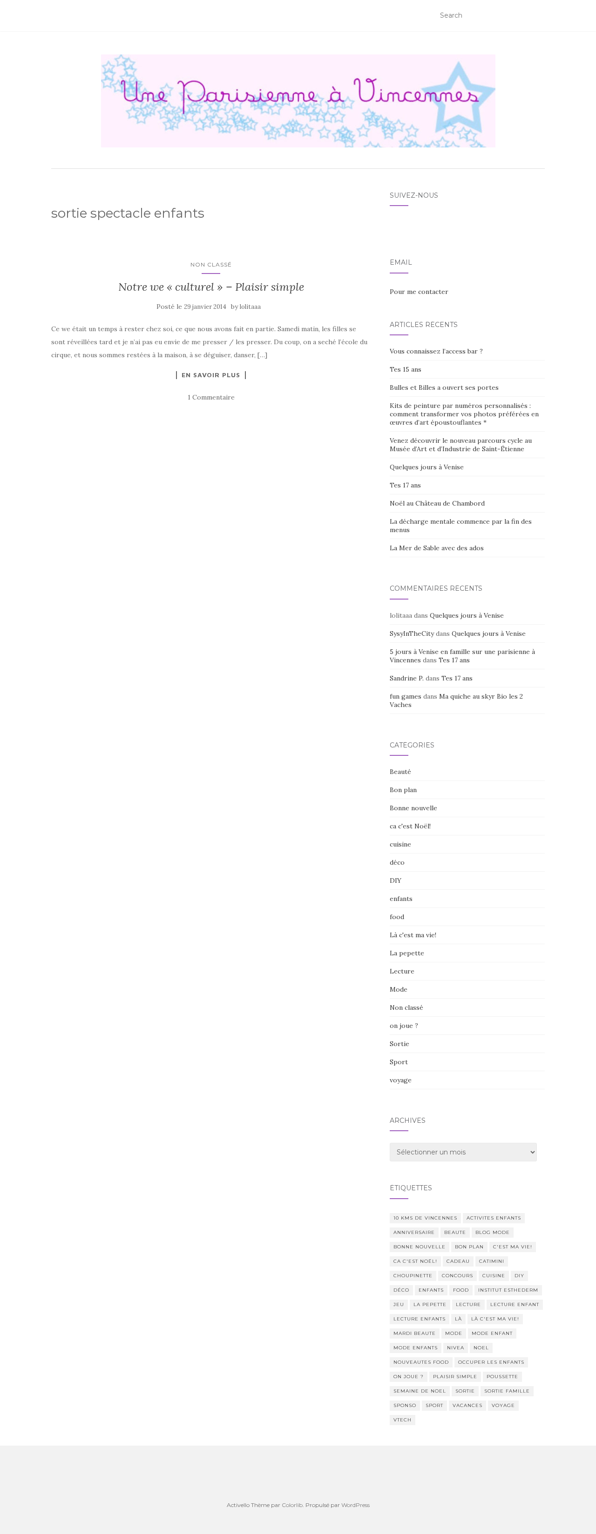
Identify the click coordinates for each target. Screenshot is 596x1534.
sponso (404, 1405)
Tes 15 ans (405, 369)
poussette (502, 1377)
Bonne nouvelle (413, 808)
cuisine (400, 844)
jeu (398, 1304)
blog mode (492, 1232)
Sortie (399, 1044)
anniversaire (414, 1232)
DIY (395, 880)
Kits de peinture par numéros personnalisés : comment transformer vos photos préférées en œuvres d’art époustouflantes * (464, 414)
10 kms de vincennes (425, 1218)
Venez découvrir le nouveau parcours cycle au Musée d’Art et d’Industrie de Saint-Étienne (461, 444)
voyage (401, 1080)
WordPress (355, 1504)
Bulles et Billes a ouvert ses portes (444, 387)
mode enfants (415, 1348)
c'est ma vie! (512, 1247)
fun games (405, 696)
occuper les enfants (491, 1362)
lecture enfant (514, 1304)
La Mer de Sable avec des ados (437, 548)
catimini (491, 1261)
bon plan (469, 1247)
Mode (398, 989)
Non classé (211, 264)
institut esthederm (508, 1290)
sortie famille (507, 1391)
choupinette (413, 1276)
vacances (467, 1405)
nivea (455, 1348)
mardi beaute (414, 1333)
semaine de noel (419, 1391)
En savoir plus (211, 375)
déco (397, 862)
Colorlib (292, 1504)
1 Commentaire (211, 397)
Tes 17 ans (405, 485)
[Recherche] (539, 16)
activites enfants (494, 1218)
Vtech (402, 1420)
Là (458, 1319)
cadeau (458, 1261)
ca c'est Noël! (410, 826)
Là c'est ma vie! (413, 935)
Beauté (400, 771)
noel (481, 1348)
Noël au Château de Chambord (437, 503)
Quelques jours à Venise (427, 467)
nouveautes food (421, 1362)
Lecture (402, 971)
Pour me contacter (419, 291)
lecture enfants (419, 1319)
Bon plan (403, 790)
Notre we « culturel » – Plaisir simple (211, 287)
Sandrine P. (407, 678)
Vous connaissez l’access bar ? (436, 351)
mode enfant (492, 1333)
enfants (401, 898)
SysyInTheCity (412, 633)
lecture (468, 1304)
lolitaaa (250, 307)
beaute (455, 1232)
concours (457, 1276)
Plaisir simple (455, 1377)
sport (434, 1405)
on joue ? (404, 1025)
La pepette (407, 953)
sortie (465, 1391)
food (397, 917)
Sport (399, 1062)
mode (453, 1333)
